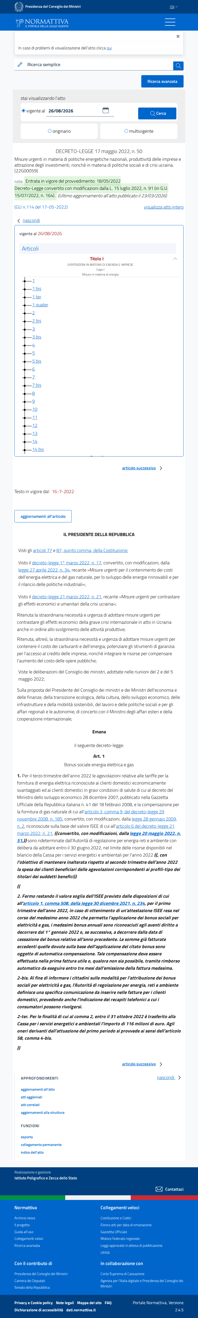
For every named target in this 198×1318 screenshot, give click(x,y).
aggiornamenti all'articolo (43, 516)
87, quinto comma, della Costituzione (91, 550)
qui (109, 48)
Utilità (105, 1252)
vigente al (36, 110)
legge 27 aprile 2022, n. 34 (44, 569)
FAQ (108, 1303)
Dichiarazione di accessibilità (39, 1310)
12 (34, 425)
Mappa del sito (89, 1303)
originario (62, 131)
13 (34, 433)
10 (34, 409)
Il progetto (22, 1224)
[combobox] (99, 64)
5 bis (36, 361)
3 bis (36, 336)
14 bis (38, 449)
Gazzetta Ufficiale (114, 1231)
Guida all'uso (23, 1231)
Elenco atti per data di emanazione (126, 1224)
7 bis (36, 385)
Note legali (65, 1303)
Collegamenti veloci (28, 1238)
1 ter (36, 296)
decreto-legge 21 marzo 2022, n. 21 (66, 596)
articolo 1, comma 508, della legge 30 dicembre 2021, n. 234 (84, 903)
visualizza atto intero (164, 206)
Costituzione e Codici (116, 1218)
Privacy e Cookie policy (34, 1303)
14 (34, 441)
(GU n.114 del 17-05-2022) (41, 206)
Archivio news (24, 1218)
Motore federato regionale (120, 1238)
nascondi (31, 220)
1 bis (36, 288)
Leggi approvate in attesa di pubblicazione (131, 1245)
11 (34, 417)
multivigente (141, 131)
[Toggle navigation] (170, 22)
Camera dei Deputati (29, 1280)
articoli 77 (42, 550)
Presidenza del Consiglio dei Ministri (41, 1273)
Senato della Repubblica (32, 1287)
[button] (106, 110)
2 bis (36, 320)
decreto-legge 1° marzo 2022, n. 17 (66, 562)
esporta (27, 1136)
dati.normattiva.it (81, 1310)
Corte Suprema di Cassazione (122, 1273)
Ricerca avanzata (162, 81)
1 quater (40, 304)
